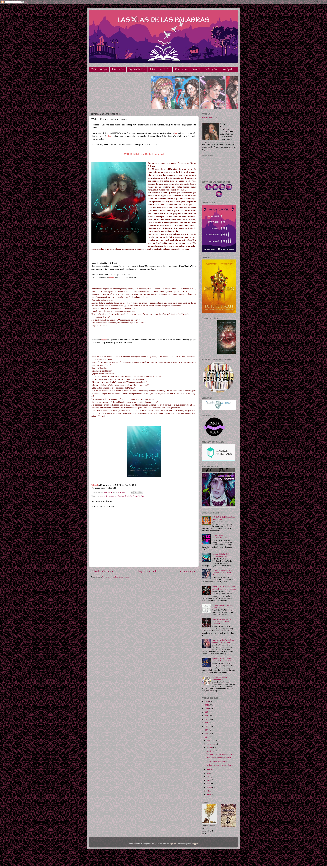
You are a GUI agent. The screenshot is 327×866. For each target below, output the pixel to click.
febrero (210, 791)
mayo (209, 780)
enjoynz (173, 844)
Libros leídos (181, 69)
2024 (207, 701)
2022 (207, 708)
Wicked (141, 496)
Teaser (135, 496)
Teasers (196, 69)
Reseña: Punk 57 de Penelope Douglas (220, 536)
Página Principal (99, 69)
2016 (207, 730)
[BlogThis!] (134, 492)
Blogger (195, 844)
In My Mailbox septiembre (216, 761)
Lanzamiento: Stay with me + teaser (220, 754)
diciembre (211, 740)
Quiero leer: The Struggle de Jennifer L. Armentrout (223, 641)
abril (209, 784)
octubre (210, 747)
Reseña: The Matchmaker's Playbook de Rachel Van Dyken (222, 572)
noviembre (211, 744)
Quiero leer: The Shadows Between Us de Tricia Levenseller (222, 621)
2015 (207, 733)
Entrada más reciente (103, 571)
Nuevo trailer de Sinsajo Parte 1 (218, 758)
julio (208, 773)
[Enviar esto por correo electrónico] (132, 492)
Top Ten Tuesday (137, 69)
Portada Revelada (125, 496)
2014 (207, 737)
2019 (207, 719)
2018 (207, 723)
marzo (209, 787)
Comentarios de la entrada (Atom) (115, 577)
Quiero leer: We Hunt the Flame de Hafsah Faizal (222, 660)
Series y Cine (211, 69)
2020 (207, 716)
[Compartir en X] (137, 492)
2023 (207, 705)
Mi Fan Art (165, 69)
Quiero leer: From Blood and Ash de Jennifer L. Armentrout (224, 588)
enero (209, 794)
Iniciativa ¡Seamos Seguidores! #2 (219, 678)
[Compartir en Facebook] (139, 492)
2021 (207, 712)
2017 (207, 726)
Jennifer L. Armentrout (108, 496)
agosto (210, 769)
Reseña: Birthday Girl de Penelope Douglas (221, 555)
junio (209, 777)
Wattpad (227, 69)
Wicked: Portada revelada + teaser (219, 765)
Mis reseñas (118, 69)
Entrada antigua (187, 571)
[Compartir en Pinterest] (142, 492)
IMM (152, 69)
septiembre (211, 751)
